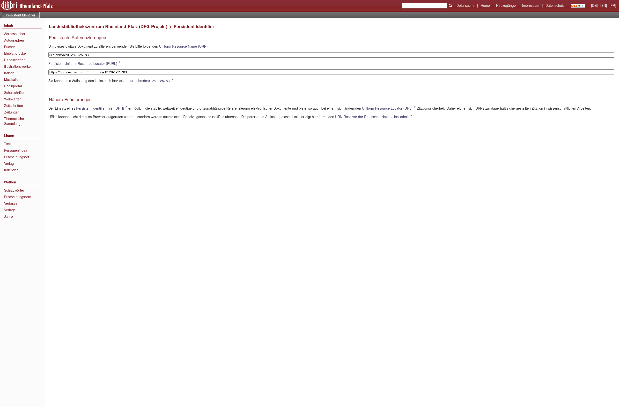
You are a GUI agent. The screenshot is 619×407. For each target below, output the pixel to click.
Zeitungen (12, 112)
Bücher (9, 46)
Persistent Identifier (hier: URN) (100, 108)
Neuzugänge (506, 5)
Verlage (10, 209)
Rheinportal (13, 85)
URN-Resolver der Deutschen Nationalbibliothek (372, 116)
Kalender (11, 169)
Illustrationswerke (17, 66)
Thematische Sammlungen (14, 121)
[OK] (450, 6)
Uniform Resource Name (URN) (183, 46)
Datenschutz (555, 5)
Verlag (9, 163)
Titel (7, 143)
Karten (9, 72)
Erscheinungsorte (17, 196)
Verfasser (11, 203)
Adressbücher (14, 33)
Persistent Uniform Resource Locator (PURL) (82, 63)
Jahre (8, 216)
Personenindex (15, 150)
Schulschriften (15, 92)
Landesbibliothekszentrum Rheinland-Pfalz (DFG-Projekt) (108, 26)
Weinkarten (13, 99)
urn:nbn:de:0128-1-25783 (150, 80)
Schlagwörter (14, 190)
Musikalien (12, 79)
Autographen (14, 40)
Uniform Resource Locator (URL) (387, 108)
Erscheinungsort (16, 156)
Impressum (530, 5)
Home (485, 5)
